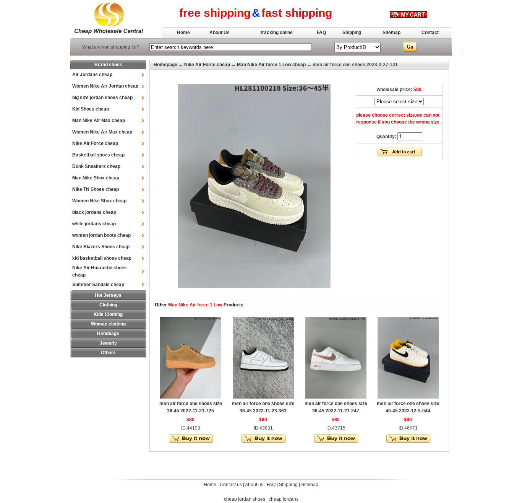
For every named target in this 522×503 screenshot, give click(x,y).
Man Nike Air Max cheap (98, 120)
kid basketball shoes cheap (101, 258)
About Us (219, 32)
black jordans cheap (94, 212)
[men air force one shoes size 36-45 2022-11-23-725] (190, 397)
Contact (430, 32)
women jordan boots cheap (101, 235)
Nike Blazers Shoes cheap (101, 246)
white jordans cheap (94, 223)
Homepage (165, 64)
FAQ (321, 32)
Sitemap (391, 32)
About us (254, 484)
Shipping (351, 32)
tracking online (277, 32)
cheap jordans (283, 499)
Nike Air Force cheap (95, 143)
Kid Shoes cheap (90, 109)
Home (183, 32)
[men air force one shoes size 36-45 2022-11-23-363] (263, 397)
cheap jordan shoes (244, 499)
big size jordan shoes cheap (102, 97)
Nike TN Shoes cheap (95, 189)
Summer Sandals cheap (98, 284)
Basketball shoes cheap (98, 155)
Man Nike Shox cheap (95, 178)
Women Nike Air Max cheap (102, 132)
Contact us (231, 484)
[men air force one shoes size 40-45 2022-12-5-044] (408, 397)
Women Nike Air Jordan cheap (105, 86)
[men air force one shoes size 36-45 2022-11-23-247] (335, 397)
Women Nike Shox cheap (99, 200)
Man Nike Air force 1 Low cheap (271, 64)
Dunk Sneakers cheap (96, 166)
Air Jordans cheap (92, 74)
